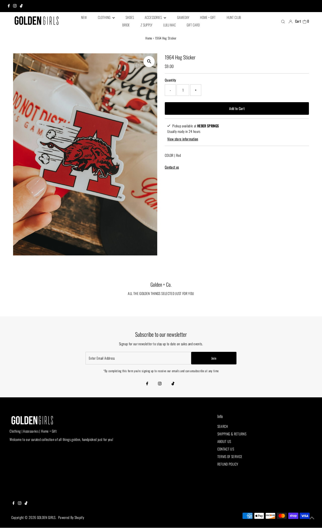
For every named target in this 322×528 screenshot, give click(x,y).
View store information (182, 138)
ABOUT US (224, 441)
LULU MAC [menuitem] (169, 24)
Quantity (170, 80)
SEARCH (222, 426)
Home (148, 38)
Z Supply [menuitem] (146, 24)
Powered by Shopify (71, 517)
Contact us (172, 167)
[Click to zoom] (149, 61)
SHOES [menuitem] (130, 17)
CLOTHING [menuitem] (104, 17)
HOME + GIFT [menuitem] (208, 17)
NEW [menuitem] (84, 17)
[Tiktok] (21, 6)
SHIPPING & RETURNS (231, 433)
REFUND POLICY (227, 464)
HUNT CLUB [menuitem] (234, 17)
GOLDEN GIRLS (46, 517)
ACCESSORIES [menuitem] (154, 17)
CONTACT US (225, 448)
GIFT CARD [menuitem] (193, 24)
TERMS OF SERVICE (230, 456)
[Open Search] (283, 21)
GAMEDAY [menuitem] (183, 17)
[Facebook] (9, 6)
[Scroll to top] (312, 518)
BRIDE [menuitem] (126, 24)
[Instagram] (15, 6)
